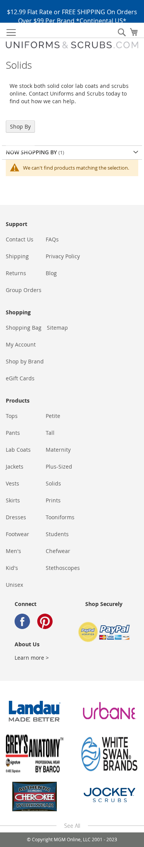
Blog (51, 273)
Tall (50, 432)
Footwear (17, 534)
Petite (53, 415)
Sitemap (57, 327)
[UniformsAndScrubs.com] (72, 44)
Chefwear (58, 551)
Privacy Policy (63, 256)
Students (57, 534)
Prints (53, 500)
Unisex (14, 584)
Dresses (16, 517)
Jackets (14, 466)
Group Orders (23, 290)
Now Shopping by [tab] (32, 152)
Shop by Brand (25, 361)
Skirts (13, 500)
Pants (13, 432)
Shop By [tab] (20, 126)
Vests (12, 483)
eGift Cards (20, 378)
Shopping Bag (23, 327)
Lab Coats (18, 449)
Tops (12, 415)
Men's (13, 551)
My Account (21, 344)
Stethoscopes (63, 567)
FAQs (52, 239)
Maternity (58, 449)
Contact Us (19, 239)
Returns (16, 273)
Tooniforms (60, 517)
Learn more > (32, 657)
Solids (53, 483)
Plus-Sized (59, 466)
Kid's (12, 567)
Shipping (17, 256)
